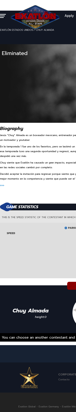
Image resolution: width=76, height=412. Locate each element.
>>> (2, 185)
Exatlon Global (27, 406)
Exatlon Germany (49, 406)
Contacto (64, 379)
